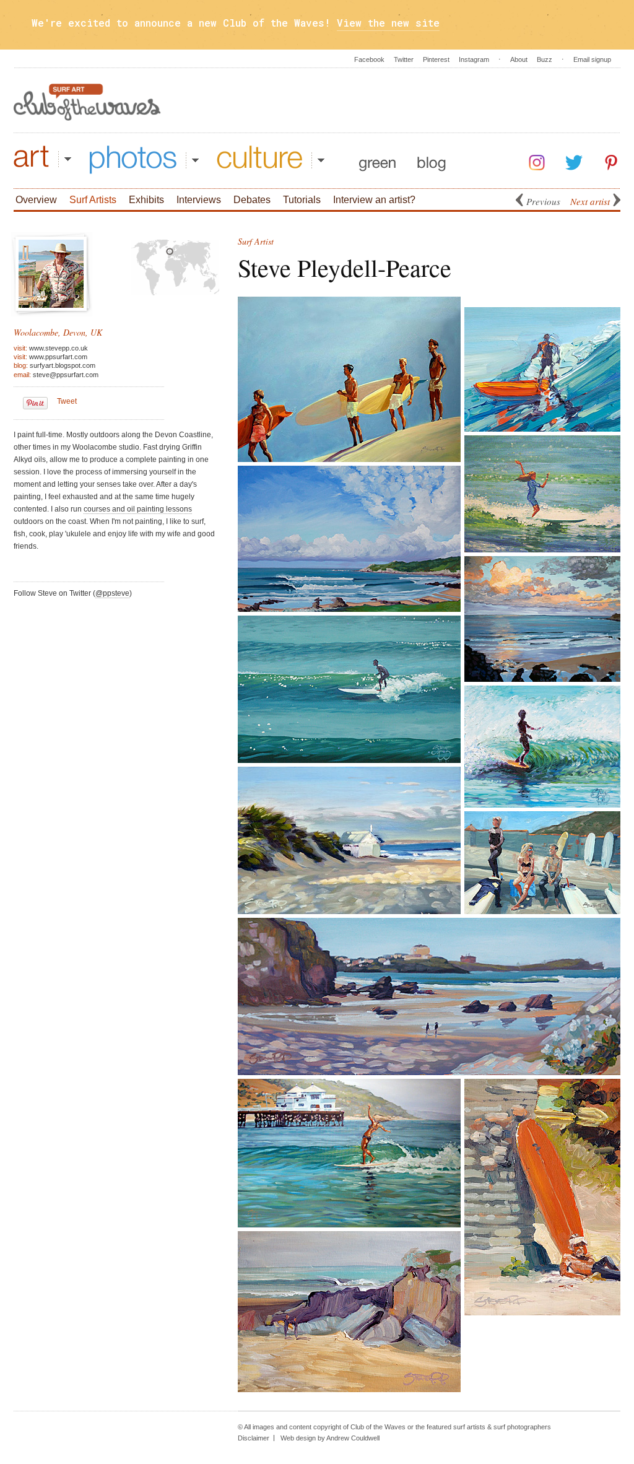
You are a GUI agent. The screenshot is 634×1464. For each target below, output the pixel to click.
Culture (270, 160)
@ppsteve (112, 593)
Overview (36, 199)
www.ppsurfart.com (58, 356)
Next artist (590, 201)
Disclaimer (253, 1438)
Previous (543, 201)
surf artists (469, 1427)
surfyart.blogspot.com (62, 365)
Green (377, 160)
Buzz (544, 59)
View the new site (388, 22)
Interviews (198, 199)
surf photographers (522, 1427)
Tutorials (302, 199)
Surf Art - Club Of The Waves (87, 102)
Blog (431, 160)
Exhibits (146, 199)
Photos (144, 160)
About (519, 59)
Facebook (369, 59)
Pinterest (436, 59)
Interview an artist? (374, 199)
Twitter (404, 59)
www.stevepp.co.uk (58, 348)
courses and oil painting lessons (138, 509)
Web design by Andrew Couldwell (330, 1438)
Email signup (592, 59)
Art (42, 160)
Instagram (474, 59)
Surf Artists (92, 199)
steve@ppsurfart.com (65, 374)
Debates (252, 199)
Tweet (67, 401)
